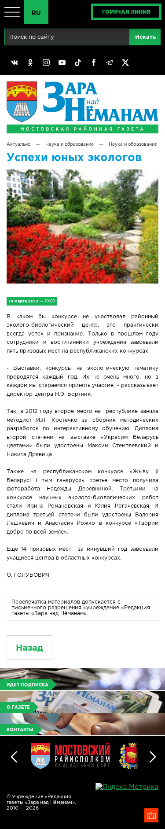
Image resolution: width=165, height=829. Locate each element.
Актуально (18, 144)
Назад (29, 647)
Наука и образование (69, 144)
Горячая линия (126, 12)
